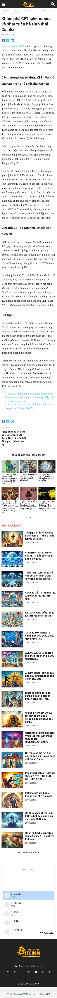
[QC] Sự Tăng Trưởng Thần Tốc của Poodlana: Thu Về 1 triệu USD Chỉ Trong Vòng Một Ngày (28, 505)
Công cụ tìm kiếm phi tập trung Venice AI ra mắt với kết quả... (39, 836)
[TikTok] (42, 972)
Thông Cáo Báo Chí (18, 11)
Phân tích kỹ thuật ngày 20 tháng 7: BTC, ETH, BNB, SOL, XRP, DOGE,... (40, 776)
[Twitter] (7, 40)
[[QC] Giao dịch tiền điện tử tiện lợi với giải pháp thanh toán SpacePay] (46, 466)
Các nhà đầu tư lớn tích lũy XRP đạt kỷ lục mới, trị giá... (40, 595)
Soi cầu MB (45, 994)
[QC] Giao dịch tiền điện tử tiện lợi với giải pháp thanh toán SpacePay (46, 477)
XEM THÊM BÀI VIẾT (28, 852)
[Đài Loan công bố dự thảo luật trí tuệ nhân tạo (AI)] (12, 619)
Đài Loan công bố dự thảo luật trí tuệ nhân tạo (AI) (39, 614)
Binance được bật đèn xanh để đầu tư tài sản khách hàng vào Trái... (37, 695)
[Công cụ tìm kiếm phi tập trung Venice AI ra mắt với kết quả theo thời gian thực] (12, 840)
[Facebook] (3, 40)
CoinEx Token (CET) (13, 46)
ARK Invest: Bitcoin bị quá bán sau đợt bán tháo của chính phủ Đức (39, 675)
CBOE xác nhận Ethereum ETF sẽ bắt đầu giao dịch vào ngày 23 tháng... (39, 816)
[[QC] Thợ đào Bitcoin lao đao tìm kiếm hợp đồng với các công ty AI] (28, 466)
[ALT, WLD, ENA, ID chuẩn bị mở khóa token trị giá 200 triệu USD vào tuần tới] (12, 659)
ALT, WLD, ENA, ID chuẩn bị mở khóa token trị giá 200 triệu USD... (39, 655)
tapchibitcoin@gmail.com (32, 966)
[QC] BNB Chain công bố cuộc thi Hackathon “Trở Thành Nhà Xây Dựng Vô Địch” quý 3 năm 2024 (46, 506)
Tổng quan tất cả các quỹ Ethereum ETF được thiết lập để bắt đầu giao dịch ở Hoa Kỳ (14, 438)
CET (27, 323)
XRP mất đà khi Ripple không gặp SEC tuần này (38, 794)
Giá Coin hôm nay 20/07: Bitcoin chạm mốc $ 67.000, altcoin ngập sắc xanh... (39, 717)
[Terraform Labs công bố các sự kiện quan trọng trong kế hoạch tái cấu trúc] (12, 579)
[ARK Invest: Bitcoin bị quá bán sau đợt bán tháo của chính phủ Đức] (12, 679)
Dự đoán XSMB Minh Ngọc (26, 994)
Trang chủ (5, 11)
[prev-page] (26, 517)
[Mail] (21, 972)
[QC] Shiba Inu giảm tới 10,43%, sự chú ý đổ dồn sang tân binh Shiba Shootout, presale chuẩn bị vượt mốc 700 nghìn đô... (10, 506)
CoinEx (6, 50)
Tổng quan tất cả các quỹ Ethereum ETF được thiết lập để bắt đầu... (39, 535)
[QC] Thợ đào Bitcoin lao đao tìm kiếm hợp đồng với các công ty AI (28, 477)
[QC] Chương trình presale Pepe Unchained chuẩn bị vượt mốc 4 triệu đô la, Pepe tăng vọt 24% (9, 479)
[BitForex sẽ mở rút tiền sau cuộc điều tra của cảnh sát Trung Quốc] (12, 760)
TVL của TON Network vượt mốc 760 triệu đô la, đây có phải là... (39, 635)
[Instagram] (14, 972)
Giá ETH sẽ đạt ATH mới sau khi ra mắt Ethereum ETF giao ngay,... (39, 555)
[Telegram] (12, 40)
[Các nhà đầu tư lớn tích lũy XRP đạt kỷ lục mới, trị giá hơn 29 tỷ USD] (12, 599)
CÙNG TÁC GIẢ (38, 455)
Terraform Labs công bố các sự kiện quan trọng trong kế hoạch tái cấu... (39, 575)
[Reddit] (28, 972)
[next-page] (30, 517)
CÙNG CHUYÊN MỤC (21, 455)
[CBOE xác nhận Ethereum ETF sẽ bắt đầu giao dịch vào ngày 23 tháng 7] (12, 820)
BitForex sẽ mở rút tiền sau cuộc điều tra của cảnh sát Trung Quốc (40, 756)
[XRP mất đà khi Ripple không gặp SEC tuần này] (12, 800)
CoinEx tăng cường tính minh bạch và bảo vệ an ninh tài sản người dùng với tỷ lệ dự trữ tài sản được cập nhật (29, 397)
